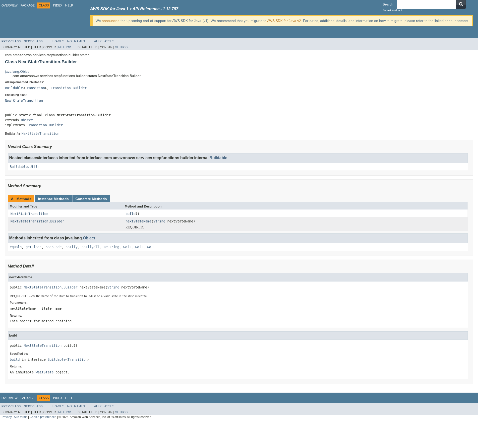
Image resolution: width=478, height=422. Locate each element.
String (159, 221)
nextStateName (138, 221)
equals (16, 247)
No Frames (76, 41)
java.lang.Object (17, 71)
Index (57, 5)
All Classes (104, 41)
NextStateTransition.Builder (37, 221)
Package (27, 5)
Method (64, 47)
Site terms (20, 417)
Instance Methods (53, 199)
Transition (35, 88)
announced (111, 21)
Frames (58, 41)
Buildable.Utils (25, 167)
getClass (34, 247)
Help (69, 5)
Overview (9, 5)
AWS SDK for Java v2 (284, 21)
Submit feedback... (394, 10)
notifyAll (90, 247)
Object (27, 120)
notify (71, 247)
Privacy (7, 417)
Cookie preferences (43, 417)
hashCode (53, 247)
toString (111, 247)
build (130, 214)
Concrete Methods (91, 199)
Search (388, 4)
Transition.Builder (69, 88)
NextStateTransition (24, 101)
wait (127, 247)
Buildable (14, 88)
